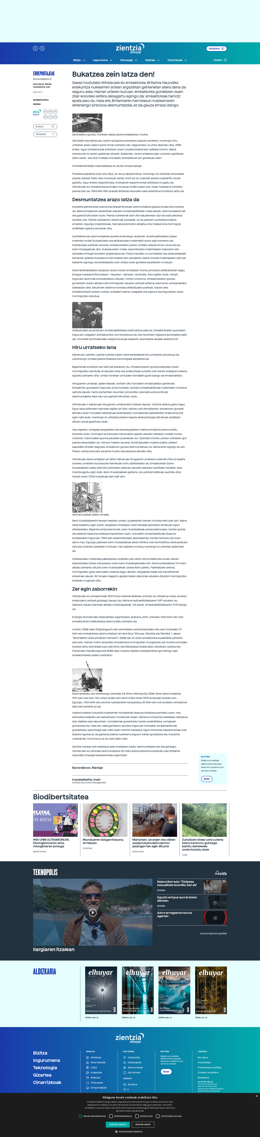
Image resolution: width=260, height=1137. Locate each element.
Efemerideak (135, 1067)
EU (46, 111)
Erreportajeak (44, 73)
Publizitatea (204, 1062)
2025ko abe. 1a (165, 1017)
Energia (37, 104)
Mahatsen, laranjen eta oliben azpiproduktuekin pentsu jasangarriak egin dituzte (153, 843)
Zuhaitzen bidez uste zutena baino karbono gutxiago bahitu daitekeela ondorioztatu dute (202, 844)
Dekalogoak (134, 1062)
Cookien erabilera (208, 1072)
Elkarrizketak (98, 1062)
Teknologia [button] (126, 60)
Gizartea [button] (150, 60)
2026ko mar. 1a (128, 1017)
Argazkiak (96, 1072)
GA (55, 117)
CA (50, 117)
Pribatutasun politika (209, 1067)
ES (50, 111)
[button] (35, 48)
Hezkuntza (133, 1057)
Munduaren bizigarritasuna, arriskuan (103, 841)
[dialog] (130, 1115)
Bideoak (95, 1077)
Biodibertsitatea (41, 100)
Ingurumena (46, 1060)
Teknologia (45, 1067)
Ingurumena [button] (100, 60)
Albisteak (95, 1057)
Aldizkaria (214, 48)
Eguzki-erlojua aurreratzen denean (177, 899)
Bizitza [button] (76, 60)
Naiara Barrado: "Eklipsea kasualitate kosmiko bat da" (177, 883)
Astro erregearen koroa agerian (174, 914)
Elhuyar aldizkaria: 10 (42, 79)
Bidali (207, 779)
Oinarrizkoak (47, 1082)
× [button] (256, 1096)
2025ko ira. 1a (201, 1017)
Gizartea (42, 1075)
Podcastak (96, 1082)
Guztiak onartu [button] (117, 1124)
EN (46, 117)
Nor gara (203, 1057)
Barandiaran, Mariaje (42, 84)
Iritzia (93, 1067)
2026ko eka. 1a (91, 1017)
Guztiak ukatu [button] (143, 1124)
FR (55, 111)
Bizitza (40, 1053)
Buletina (218, 60)
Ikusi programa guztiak (213, 933)
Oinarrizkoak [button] (175, 60)
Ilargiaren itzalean (53, 949)
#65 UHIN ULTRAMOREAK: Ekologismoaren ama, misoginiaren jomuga (51, 843)
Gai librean (134, 1072)
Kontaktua (203, 1077)
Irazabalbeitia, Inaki (41, 87)
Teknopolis (45, 871)
